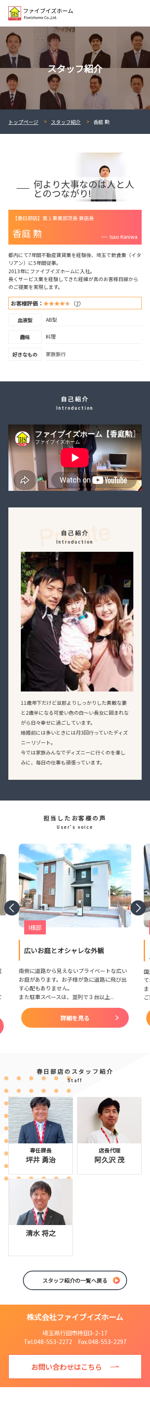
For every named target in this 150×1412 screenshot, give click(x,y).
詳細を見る (75, 1018)
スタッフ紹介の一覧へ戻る (75, 1280)
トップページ (23, 121)
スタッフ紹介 (66, 121)
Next (138, 908)
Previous (12, 908)
